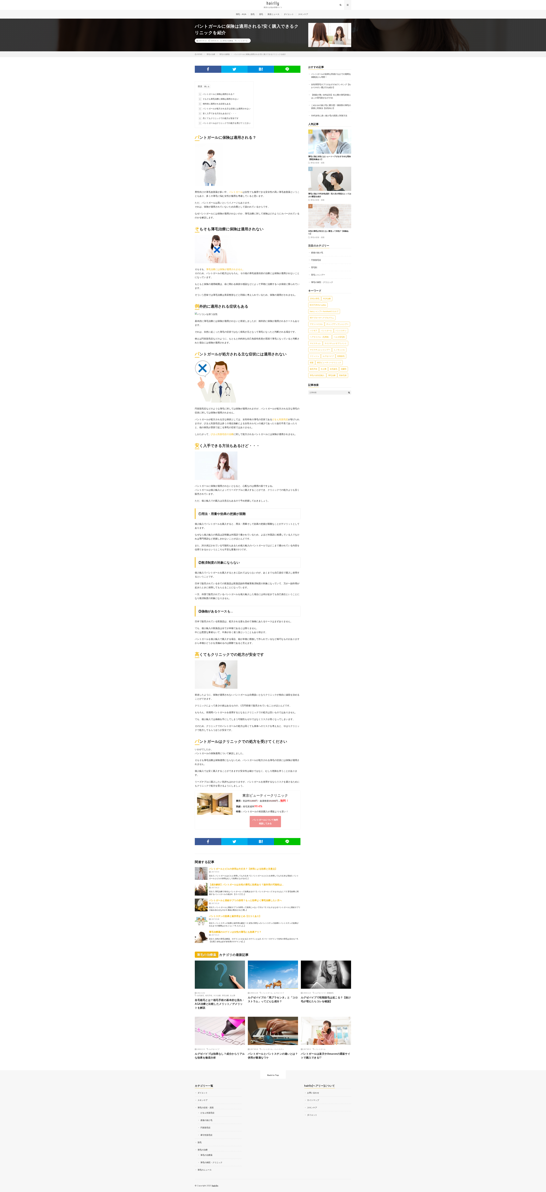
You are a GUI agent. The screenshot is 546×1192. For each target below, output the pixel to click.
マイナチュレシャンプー (320, 350)
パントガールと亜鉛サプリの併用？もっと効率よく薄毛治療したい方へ (245, 900)
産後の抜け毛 (317, 252)
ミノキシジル (339, 350)
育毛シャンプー (318, 275)
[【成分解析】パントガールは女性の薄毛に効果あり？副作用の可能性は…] (201, 889)
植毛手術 (313, 369)
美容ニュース (273, 14)
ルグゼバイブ (328, 356)
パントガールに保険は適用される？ (217, 94)
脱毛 (253, 14)
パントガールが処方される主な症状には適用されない (225, 108)
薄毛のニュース (205, 1170)
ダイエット (289, 14)
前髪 (312, 362)
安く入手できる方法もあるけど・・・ (218, 113)
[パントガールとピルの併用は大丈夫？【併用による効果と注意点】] (201, 873)
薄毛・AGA (241, 14)
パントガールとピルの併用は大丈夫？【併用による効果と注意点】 (243, 868)
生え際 (323, 369)
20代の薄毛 (314, 298)
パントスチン (341, 330)
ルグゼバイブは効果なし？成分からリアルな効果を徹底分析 (220, 1055)
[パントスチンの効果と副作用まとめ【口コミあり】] (201, 920)
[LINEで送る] (287, 69)
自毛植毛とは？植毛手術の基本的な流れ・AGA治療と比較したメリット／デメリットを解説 (220, 1003)
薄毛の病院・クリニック (322, 282)
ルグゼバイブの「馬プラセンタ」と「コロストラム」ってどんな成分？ (273, 999)
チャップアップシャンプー (337, 324)
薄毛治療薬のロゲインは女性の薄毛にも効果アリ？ (235, 931)
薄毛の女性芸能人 (317, 375)
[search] (349, 392)
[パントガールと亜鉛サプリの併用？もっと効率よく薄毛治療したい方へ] (201, 905)
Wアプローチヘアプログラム (322, 318)
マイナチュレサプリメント (335, 343)
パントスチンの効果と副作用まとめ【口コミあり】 (235, 916)
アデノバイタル (316, 324)
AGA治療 (327, 298)
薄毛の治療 (203, 1149)
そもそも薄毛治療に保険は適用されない (219, 99)
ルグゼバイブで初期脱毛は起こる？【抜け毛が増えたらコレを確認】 (326, 999)
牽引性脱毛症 (206, 1135)
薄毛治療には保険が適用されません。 (225, 269)
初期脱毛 (341, 356)
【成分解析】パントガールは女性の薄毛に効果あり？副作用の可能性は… (246, 884)
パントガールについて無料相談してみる (265, 821)
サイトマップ (313, 1100)
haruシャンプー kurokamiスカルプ (324, 311)
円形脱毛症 (316, 260)
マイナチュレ (315, 343)
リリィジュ (314, 356)
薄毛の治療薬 (228, 41)
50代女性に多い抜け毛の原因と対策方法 (329, 115)
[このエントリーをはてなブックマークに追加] (261, 69)
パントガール (242, 41)
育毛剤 (314, 267)
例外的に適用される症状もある (215, 103)
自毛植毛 (333, 369)
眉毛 (261, 14)
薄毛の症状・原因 (317, 162)
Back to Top (273, 1075)
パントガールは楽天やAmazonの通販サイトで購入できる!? (325, 1055)
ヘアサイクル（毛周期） (320, 337)
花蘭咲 (343, 369)
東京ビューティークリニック (265, 795)
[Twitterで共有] (234, 69)
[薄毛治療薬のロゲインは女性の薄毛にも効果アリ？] (201, 936)
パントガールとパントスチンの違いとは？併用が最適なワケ (273, 1055)
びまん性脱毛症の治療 (222, 434)
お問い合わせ (313, 1092)
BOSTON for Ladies (318, 305)
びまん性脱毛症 (280, 419)
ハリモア (313, 330)
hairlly (215, 1185)
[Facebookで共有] (208, 69)
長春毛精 (343, 375)
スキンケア (303, 14)
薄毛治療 (332, 375)
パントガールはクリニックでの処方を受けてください (225, 123)
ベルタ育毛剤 (339, 337)
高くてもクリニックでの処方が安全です (219, 118)
